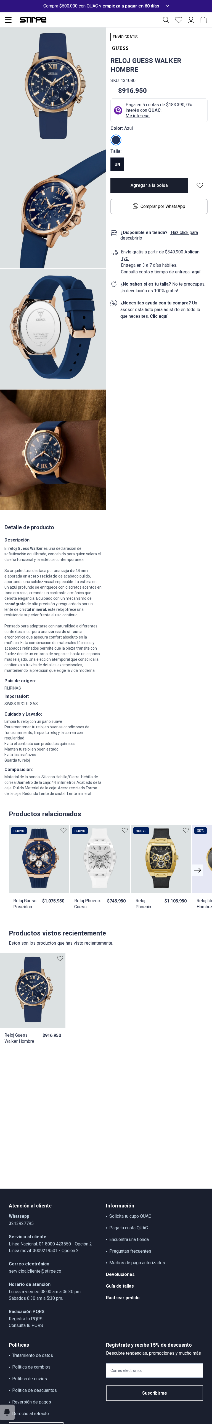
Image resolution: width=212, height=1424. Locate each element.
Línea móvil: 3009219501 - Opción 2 (44, 1250)
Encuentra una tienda (129, 1239)
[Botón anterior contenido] (197, 870)
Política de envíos (29, 1378)
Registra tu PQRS (26, 1318)
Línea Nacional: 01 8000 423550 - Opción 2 (50, 1244)
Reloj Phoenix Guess (87, 903)
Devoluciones (120, 1274)
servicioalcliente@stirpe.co (35, 1271)
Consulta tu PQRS (26, 1325)
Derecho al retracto (30, 1413)
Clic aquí (158, 316)
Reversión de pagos (31, 1402)
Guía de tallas (120, 1286)
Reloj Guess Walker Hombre (19, 1038)
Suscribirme (154, 1393)
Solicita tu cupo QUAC (130, 1216)
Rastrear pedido (123, 1297)
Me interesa (138, 115)
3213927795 (21, 1223)
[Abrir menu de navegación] (8, 20)
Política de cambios (31, 1367)
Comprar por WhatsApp (163, 206)
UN (117, 164)
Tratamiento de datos (32, 1355)
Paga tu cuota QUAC (128, 1227)
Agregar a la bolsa (149, 185)
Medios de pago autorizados (137, 1262)
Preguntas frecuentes (130, 1251)
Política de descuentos (34, 1390)
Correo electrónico (126, 1370)
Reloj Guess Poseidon (24, 903)
